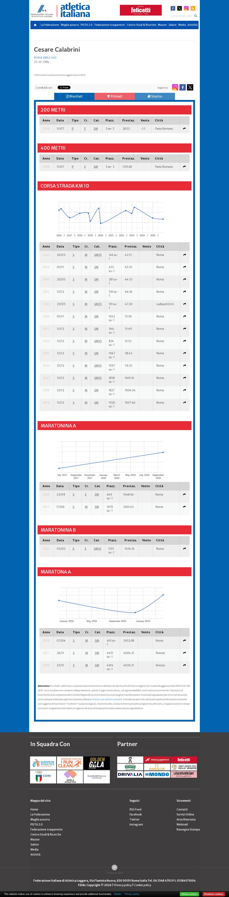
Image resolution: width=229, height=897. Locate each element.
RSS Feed (135, 809)
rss (193, 8)
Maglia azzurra (70, 24)
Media (182, 24)
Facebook (136, 814)
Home (34, 809)
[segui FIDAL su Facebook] (182, 87)
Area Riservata (186, 819)
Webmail (182, 824)
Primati (116, 96)
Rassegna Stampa (188, 829)
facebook (173, 8)
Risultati (75, 96)
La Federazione (50, 24)
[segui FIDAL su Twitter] (190, 87)
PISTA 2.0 (86, 24)
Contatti (182, 809)
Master (162, 24)
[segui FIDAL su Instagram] (175, 87)
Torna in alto (114, 872)
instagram (186, 8)
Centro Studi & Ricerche (141, 24)
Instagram (136, 824)
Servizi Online (185, 814)
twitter (179, 8)
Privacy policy (122, 885)
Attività (193, 24)
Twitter (135, 819)
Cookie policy (142, 885)
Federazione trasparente (110, 24)
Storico (156, 96)
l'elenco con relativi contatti (106, 699)
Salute (172, 24)
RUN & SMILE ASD (45, 57)
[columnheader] (46, 120)
